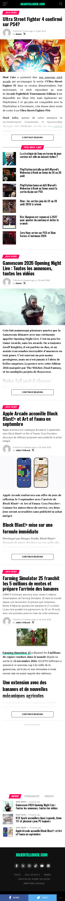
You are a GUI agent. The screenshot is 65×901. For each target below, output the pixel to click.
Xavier (19, 34)
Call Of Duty (32, 874)
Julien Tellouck (23, 450)
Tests (17, 874)
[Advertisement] (32, 758)
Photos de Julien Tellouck (34, 879)
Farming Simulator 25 (17, 652)
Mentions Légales (34, 883)
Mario (47, 874)
